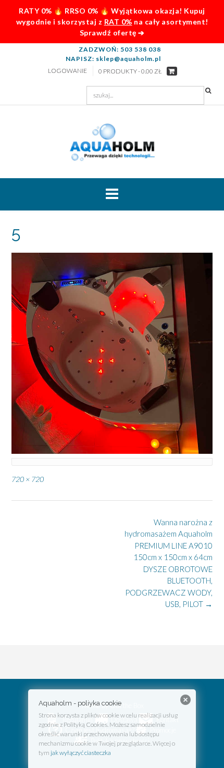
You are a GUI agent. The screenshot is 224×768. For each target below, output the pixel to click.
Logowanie (67, 71)
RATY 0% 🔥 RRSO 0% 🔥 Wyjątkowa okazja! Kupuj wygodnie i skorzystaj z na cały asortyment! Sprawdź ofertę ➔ (112, 21)
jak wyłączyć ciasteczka (81, 753)
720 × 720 (27, 479)
